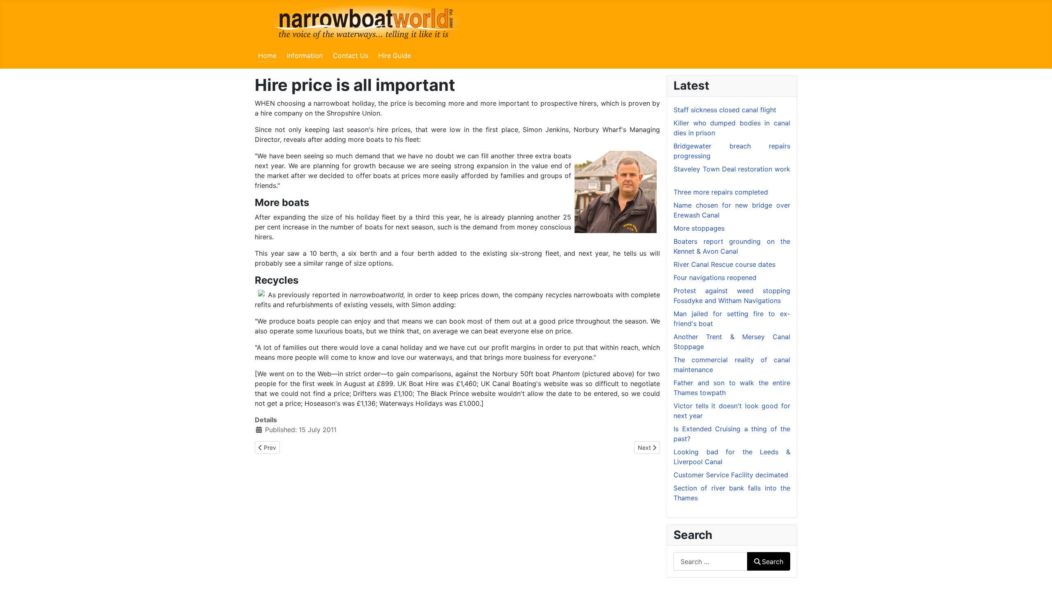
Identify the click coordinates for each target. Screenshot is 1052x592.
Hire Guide (394, 55)
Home (267, 55)
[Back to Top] (1037, 576)
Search (772, 561)
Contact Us (350, 55)
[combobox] (710, 561)
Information (305, 55)
